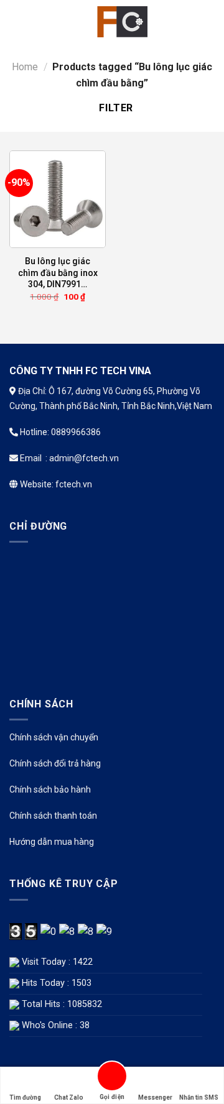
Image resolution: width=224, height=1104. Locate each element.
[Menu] (16, 21)
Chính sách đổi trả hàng (55, 763)
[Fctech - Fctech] (119, 22)
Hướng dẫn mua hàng (51, 842)
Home (25, 67)
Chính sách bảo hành (50, 789)
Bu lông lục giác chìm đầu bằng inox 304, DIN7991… (58, 272)
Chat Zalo (68, 1097)
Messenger (155, 1097)
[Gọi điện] (112, 1078)
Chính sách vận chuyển (53, 737)
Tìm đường (25, 1097)
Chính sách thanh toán (53, 816)
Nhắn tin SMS (198, 1097)
